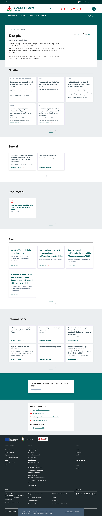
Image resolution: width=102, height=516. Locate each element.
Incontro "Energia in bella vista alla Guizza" (21, 251)
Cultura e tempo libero (34, 465)
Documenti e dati (9, 450)
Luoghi (77, 468)
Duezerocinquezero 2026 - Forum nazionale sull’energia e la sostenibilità (51, 253)
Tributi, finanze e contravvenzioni (37, 480)
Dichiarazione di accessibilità (59, 504)
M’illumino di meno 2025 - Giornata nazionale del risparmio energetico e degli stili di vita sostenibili (22, 278)
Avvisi (77, 450)
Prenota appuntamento (34, 497)
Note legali (55, 500)
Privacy (54, 497)
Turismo (30, 483)
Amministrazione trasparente (59, 494)
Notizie (77, 455)
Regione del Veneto (10, 2)
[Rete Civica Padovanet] (43, 439)
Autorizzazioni (32, 460)
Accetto (77, 511)
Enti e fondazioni (9, 452)
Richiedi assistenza (33, 504)
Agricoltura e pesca (33, 450)
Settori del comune (10, 462)
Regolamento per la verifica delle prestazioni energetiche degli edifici (22, 207)
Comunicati (78, 452)
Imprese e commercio (34, 473)
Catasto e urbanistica (34, 462)
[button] (94, 9)
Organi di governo (9, 455)
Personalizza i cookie (10, 511)
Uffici (6, 465)
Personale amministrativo (11, 457)
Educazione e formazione (35, 467)
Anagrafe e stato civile (34, 455)
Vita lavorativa (32, 485)
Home (10, 29)
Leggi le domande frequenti (35, 494)
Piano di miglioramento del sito (13, 503)
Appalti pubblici (32, 457)
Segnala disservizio (33, 500)
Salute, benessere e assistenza (36, 478)
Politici (6, 460)
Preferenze (69, 511)
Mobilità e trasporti (33, 475)
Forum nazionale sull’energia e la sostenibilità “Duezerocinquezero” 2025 (79, 253)
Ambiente (31, 452)
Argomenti (16, 29)
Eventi (77, 465)
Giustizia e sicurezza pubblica (35, 470)
